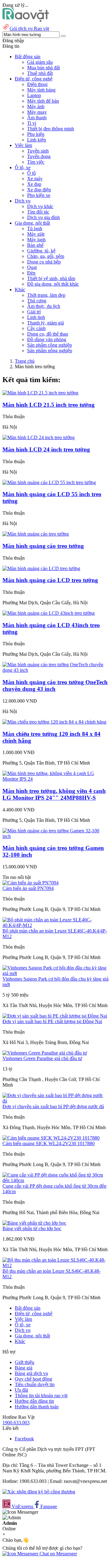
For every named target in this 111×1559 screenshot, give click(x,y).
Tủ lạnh (34, 228)
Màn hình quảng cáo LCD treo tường (50, 580)
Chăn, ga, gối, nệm (45, 256)
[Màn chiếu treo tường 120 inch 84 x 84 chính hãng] (54, 721)
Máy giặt (35, 234)
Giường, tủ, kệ (41, 250)
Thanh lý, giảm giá (45, 322)
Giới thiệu (24, 1362)
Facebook (24, 1438)
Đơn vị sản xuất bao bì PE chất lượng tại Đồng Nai (52, 1021)
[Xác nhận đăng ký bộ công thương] (38, 1491)
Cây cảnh (36, 328)
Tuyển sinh (38, 150)
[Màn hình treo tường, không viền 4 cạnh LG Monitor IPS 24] (55, 779)
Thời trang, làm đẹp (46, 295)
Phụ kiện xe (38, 195)
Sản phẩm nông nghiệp (49, 350)
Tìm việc (35, 162)
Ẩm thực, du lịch (43, 306)
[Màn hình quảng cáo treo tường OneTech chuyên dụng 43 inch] (55, 670)
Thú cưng (36, 300)
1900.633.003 (16, 1422)
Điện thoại (37, 84)
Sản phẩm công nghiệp (49, 345)
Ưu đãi (21, 1390)
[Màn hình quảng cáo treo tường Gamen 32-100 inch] (55, 836)
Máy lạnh (36, 239)
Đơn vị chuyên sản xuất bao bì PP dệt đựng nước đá (53, 1106)
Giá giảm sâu (40, 62)
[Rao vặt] (25, 20)
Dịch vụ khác (40, 206)
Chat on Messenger (57, 1553)
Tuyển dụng (39, 156)
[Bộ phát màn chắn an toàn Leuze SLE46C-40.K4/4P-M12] (55, 925)
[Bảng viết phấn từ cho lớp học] (34, 1223)
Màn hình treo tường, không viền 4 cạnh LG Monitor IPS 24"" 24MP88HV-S (54, 794)
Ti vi (31, 123)
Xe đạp (34, 184)
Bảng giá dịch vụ (31, 1373)
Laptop (34, 95)
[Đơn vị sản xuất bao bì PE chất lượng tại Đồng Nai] (54, 1015)
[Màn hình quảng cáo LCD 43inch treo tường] (48, 613)
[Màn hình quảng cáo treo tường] (35, 534)
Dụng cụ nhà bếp (44, 261)
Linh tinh (36, 317)
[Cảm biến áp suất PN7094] (30, 882)
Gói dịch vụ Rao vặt (29, 28)
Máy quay (37, 112)
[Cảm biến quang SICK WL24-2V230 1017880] (51, 1138)
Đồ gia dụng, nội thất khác (53, 284)
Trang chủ (25, 361)
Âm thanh (37, 117)
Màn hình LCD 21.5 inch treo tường (48, 405)
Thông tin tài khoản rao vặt (41, 1395)
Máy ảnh (35, 106)
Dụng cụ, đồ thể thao (47, 334)
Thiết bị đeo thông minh (50, 128)
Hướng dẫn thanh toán (37, 1406)
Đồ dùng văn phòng (46, 339)
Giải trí (34, 311)
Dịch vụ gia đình (43, 217)
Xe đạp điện (39, 189)
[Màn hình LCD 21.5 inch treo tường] (40, 392)
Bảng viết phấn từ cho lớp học (31, 1228)
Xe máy (35, 178)
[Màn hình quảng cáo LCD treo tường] (41, 568)
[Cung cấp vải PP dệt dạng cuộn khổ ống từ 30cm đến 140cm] (55, 1180)
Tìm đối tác (38, 211)
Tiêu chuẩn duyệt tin (35, 1384)
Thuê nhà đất (40, 73)
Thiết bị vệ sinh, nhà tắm (51, 278)
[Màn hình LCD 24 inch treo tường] (38, 437)
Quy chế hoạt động (33, 1378)
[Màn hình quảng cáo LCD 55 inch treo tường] (49, 482)
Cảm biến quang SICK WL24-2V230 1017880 (48, 1143)
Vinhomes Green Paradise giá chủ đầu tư (42, 1058)
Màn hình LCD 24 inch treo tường (46, 449)
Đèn (31, 272)
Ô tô (31, 173)
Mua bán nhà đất (43, 67)
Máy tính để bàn (43, 101)
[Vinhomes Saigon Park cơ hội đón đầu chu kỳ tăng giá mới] (55, 973)
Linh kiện (36, 139)
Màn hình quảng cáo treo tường (43, 546)
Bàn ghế (35, 245)
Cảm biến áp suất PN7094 (28, 888)
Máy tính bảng (41, 89)
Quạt (32, 267)
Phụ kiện (35, 134)
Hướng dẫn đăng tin (34, 1401)
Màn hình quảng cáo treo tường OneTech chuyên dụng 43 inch (55, 685)
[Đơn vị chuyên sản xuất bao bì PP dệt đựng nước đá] (55, 1101)
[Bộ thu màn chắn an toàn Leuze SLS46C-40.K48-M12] (55, 1265)
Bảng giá (23, 1367)
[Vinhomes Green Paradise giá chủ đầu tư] (44, 1052)
